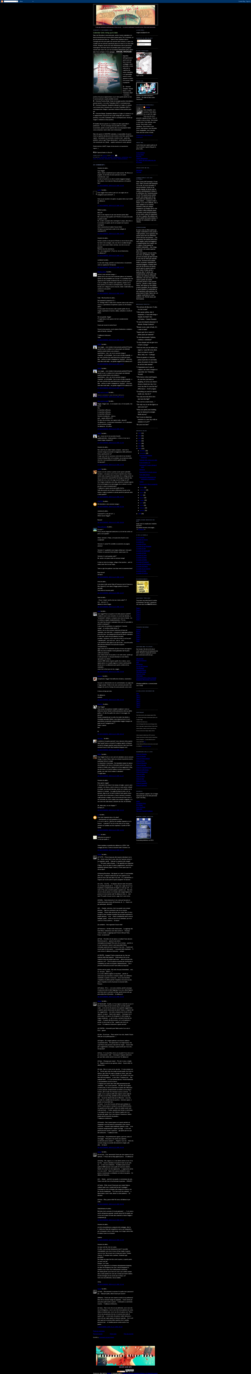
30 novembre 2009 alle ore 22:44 (111, 1284)
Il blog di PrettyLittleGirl (143, 758)
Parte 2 (138, 610)
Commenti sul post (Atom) (106, 1337)
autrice (145, 741)
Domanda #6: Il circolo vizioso (148, 472)
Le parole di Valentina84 (143, 551)
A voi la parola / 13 (144, 462)
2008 (139, 513)
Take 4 (138, 701)
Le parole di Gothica (142, 573)
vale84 (99, 469)
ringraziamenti (123, 158)
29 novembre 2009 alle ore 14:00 (111, 830)
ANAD (138, 801)
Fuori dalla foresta (144, 474)
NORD (99, 344)
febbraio (142, 508)
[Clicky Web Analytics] (121, 1372)
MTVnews (139, 162)
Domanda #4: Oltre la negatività (148, 484)
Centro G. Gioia (140, 674)
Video (138, 641)
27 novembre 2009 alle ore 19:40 (111, 340)
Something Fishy (141, 803)
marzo (142, 505)
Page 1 (138, 633)
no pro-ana (100, 158)
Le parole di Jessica (142, 539)
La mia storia (140, 154)
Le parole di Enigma (142, 566)
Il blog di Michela (141, 765)
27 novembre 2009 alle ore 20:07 (111, 364)
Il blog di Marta (140, 776)
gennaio (142, 510)
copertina (125, 157)
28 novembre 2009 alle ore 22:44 (111, 700)
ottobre (142, 487)
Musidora (100, 704)
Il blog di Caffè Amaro (142, 770)
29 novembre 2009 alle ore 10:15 (111, 750)
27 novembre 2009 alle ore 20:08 (111, 388)
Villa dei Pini (139, 658)
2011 (139, 443)
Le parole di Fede (141, 553)
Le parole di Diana (141, 557)
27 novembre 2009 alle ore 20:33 (111, 396)
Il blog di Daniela (141, 756)
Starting (138, 629)
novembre (143, 453)
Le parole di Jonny (141, 555)
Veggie (99, 854)
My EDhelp (139, 805)
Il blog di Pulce (140, 761)
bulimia (110, 157)
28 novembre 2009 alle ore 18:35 (111, 607)
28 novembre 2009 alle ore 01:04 (111, 506)
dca (130, 157)
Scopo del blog (140, 152)
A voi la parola (140, 537)
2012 (139, 441)
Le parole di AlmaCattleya (143, 564)
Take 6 (138, 705)
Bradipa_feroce (102, 272)
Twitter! (141, 482)
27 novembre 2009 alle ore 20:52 (111, 429)
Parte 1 (138, 608)
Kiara (99, 834)
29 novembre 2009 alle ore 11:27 (111, 776)
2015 (139, 433)
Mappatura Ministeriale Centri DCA (146, 679)
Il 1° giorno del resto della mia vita (146, 160)
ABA (137, 662)
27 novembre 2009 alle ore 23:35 (111, 497)
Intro (137, 693)
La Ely (99, 190)
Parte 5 (138, 616)
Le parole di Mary (141, 544)
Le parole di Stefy (141, 571)
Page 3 (138, 637)
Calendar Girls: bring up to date (148, 460)
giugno (142, 497)
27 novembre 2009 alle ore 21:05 (111, 442)
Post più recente (97, 1334)
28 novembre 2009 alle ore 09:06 (111, 522)
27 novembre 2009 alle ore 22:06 (111, 465)
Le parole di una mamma (143, 568)
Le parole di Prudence (142, 562)
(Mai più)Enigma (102, 527)
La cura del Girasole (142, 666)
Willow (99, 754)
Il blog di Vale (140, 779)
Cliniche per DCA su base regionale (146, 678)
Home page (113, 1334)
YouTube (138, 172)
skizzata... (101, 738)
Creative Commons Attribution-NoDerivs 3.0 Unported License (139, 1373)
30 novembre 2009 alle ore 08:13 (111, 1220)
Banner (138, 631)
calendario (117, 157)
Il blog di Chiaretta (141, 754)
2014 (139, 436)
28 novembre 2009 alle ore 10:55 (111, 577)
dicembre (143, 450)
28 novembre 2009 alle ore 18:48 (111, 671)
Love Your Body (140, 807)
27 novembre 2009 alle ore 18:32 (111, 267)
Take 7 (138, 707)
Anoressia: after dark (126, 8)
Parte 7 (138, 619)
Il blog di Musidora (141, 763)
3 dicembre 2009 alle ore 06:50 (110, 1327)
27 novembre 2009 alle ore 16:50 (111, 233)
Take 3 (138, 699)
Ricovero (138, 156)
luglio (141, 495)
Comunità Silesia (141, 670)
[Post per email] (116, 155)
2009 (139, 448)
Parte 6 (138, 618)
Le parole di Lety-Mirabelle (143, 546)
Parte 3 (138, 612)
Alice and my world (103, 392)
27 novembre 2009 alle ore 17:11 (111, 255)
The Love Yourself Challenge (144, 811)
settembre (143, 490)
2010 (139, 446)
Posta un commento (99, 1331)
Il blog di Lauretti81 (141, 783)
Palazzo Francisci (141, 660)
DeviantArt (139, 170)
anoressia (103, 157)
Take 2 (138, 697)
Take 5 (138, 703)
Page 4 (138, 639)
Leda (99, 611)
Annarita (100, 676)
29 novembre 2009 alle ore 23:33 (111, 850)
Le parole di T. (140, 542)
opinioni (107, 158)
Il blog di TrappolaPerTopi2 (143, 767)
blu (98, 814)
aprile (141, 503)
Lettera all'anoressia (142, 158)
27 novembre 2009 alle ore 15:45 (111, 185)
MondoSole (139, 664)
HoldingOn (139, 809)
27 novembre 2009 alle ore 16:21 (111, 205)
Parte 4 (138, 614)
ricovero (114, 158)
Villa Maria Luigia (141, 672)
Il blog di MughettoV (142, 772)
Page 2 (138, 635)
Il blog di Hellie (140, 774)
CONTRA (100, 501)
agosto (142, 492)
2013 (139, 438)
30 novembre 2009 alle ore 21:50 (111, 1240)
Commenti (142, 44)
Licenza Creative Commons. (146, 746)
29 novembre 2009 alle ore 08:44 (111, 734)
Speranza (142, 469)
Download (141, 529)
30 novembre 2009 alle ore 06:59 (111, 996)
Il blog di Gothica (141, 781)
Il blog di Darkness (141, 785)
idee (94, 158)
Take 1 (138, 695)
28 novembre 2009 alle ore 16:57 (111, 593)
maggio (142, 500)
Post (140, 41)
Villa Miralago (140, 668)
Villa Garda (139, 676)
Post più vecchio (128, 1334)
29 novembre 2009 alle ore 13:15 (111, 810)
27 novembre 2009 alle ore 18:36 (111, 293)
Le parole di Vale (141, 548)
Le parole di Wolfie (141, 560)
